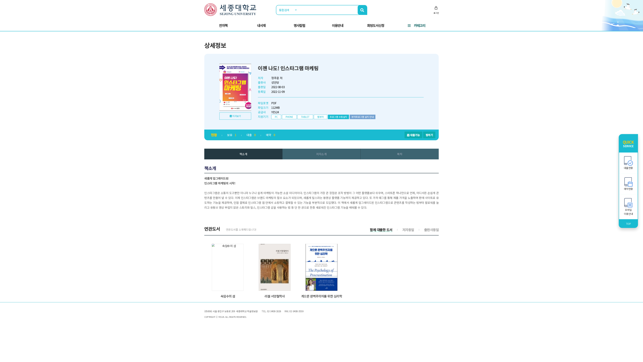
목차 (399, 154)
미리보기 (236, 116)
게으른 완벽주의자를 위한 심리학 (321, 296)
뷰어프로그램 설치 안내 (362, 116)
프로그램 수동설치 (338, 116)
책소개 (243, 154)
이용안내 (337, 25)
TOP (628, 223)
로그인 (436, 12)
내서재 (261, 25)
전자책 (223, 25)
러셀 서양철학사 (275, 296)
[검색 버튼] (362, 10)
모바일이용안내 (628, 212)
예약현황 (628, 189)
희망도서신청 (375, 25)
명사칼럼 (299, 25)
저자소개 (321, 154)
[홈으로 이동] (230, 9)
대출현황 (628, 168)
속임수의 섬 (228, 296)
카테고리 (419, 25)
